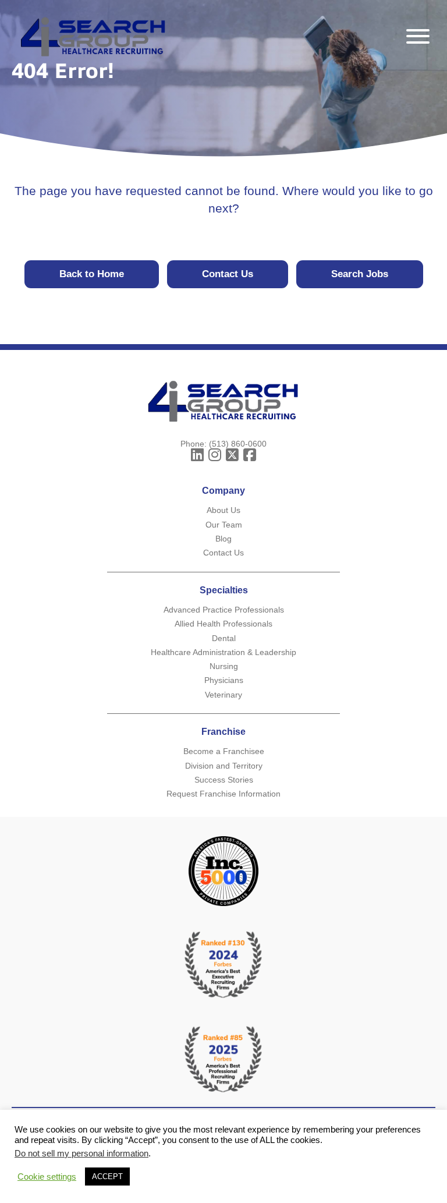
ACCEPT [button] (107, 1176)
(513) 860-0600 (238, 443)
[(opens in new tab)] (223, 1058)
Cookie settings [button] (46, 1176)
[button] (415, 36)
